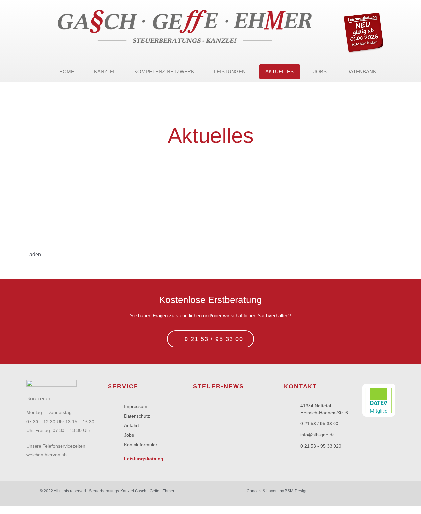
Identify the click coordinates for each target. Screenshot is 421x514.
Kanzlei (104, 71)
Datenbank (361, 71)
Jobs (320, 71)
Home (66, 71)
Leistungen (230, 71)
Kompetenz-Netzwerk (164, 71)
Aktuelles (279, 71)
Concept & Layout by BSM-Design (277, 491)
